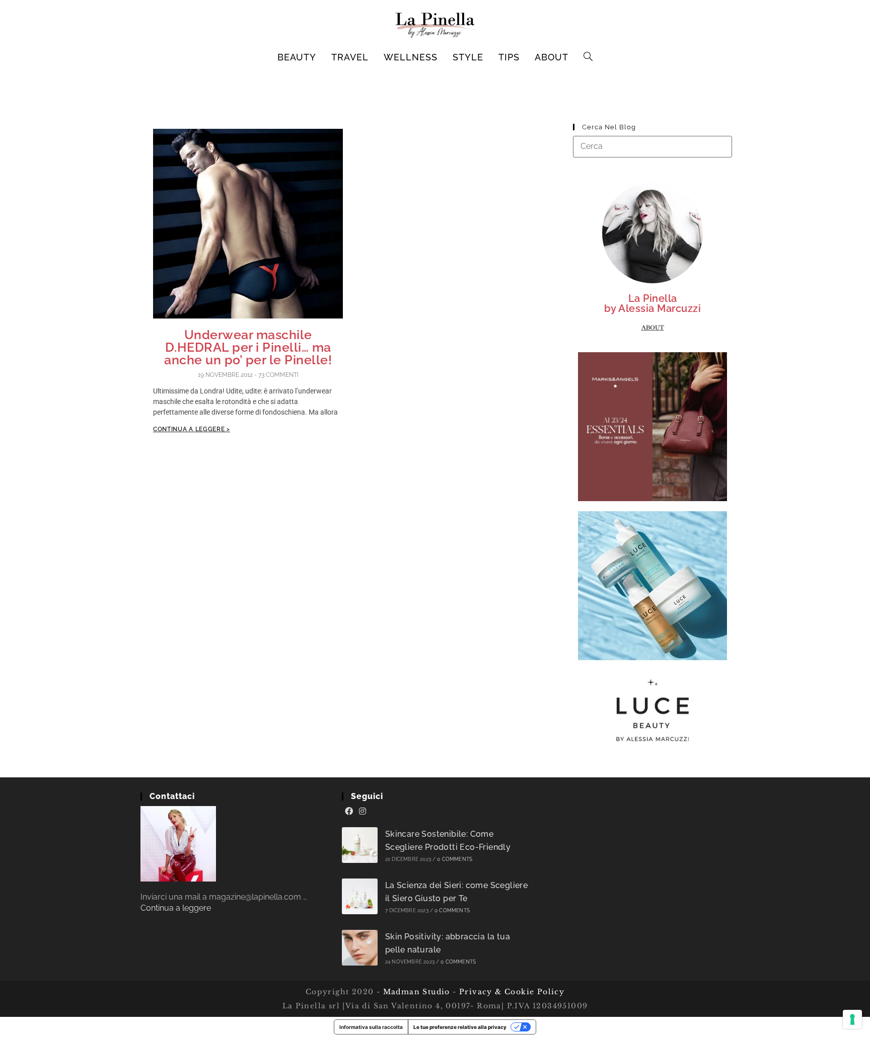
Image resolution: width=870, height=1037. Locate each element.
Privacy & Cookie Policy (511, 991)
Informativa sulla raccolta (371, 1027)
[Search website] (588, 57)
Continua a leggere (175, 908)
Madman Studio (415, 991)
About (652, 328)
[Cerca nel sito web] (652, 146)
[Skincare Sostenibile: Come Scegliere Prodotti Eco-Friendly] (360, 845)
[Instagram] (362, 811)
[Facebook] (349, 811)
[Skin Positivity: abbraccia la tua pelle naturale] (360, 948)
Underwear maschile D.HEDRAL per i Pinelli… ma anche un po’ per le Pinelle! (248, 347)
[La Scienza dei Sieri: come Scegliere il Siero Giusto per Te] (360, 896)
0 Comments (454, 859)
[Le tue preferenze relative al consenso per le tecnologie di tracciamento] (852, 1019)
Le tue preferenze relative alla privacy (459, 1027)
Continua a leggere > (191, 429)
